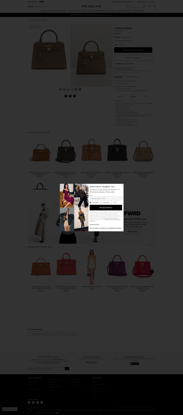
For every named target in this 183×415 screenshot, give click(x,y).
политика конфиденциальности (111, 218)
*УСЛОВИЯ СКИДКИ (94, 224)
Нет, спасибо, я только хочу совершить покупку (106, 228)
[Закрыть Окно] (122, 185)
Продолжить (106, 207)
